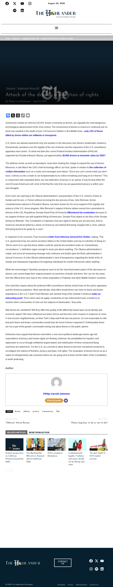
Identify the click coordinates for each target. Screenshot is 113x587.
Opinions (10, 89)
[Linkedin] (22, 10)
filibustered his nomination (81, 212)
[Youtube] (22, 3)
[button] (56, 27)
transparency (47, 411)
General (30, 449)
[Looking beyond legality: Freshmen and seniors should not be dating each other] (77, 444)
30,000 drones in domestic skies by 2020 (83, 155)
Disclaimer (61, 585)
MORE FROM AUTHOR (39, 432)
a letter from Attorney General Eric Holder (68, 237)
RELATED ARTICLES (16, 432)
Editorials (93, 449)
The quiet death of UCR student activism (98, 456)
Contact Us (94, 585)
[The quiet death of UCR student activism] (98, 444)
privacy (36, 411)
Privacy (70, 585)
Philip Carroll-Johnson (20, 101)
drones (17, 411)
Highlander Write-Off (28, 89)
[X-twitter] (14, 3)
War (58, 411)
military (26, 411)
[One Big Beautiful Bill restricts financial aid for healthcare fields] (35, 444)
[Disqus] (56, 513)
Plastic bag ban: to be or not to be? (89, 423)
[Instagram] (29, 3)
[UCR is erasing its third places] (56, 444)
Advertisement (81, 585)
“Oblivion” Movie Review (18, 423)
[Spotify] (14, 10)
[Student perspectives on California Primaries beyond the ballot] (14, 444)
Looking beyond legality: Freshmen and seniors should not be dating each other (76, 459)
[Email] (66, 400)
